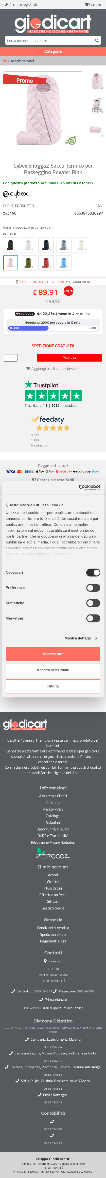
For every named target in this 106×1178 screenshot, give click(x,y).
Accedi (23, 4)
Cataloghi (53, 816)
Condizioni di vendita (53, 928)
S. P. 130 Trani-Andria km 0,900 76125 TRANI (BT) (53, 974)
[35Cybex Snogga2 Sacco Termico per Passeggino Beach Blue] (63, 262)
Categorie (53, 51)
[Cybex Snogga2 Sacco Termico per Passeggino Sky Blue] (63, 245)
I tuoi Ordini (53, 888)
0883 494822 (53, 1143)
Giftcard (53, 901)
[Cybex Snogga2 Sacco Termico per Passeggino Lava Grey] (28, 245)
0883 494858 (32, 1008)
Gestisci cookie (53, 908)
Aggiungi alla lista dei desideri (55, 368)
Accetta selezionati (53, 670)
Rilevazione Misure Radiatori (53, 842)
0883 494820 (53, 1129)
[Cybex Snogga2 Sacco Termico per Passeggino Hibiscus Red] (46, 262)
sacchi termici (22, 61)
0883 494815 (53, 1061)
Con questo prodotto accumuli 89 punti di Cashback (48, 183)
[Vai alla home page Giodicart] (53, 23)
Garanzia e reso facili (55, 480)
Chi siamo (53, 802)
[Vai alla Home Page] (5, 61)
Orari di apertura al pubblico (62, 1008)
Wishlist (53, 881)
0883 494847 (43, 991)
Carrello (94, 4)
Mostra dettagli (78, 638)
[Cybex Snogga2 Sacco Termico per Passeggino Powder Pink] (10, 262)
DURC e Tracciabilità (53, 836)
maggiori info (77, 281)
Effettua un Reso (53, 895)
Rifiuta (53, 686)
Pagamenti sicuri (53, 941)
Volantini (53, 822)
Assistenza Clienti (53, 796)
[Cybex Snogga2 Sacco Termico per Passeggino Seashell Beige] (81, 245)
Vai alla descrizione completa (26, 227)
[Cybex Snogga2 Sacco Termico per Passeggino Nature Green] (28, 262)
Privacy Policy (53, 809)
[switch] (93, 588)
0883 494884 (53, 1088)
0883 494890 (86, 991)
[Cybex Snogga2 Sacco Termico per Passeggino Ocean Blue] (46, 245)
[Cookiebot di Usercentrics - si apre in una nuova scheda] (78, 487)
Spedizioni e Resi (53, 934)
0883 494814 (53, 1047)
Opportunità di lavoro (53, 829)
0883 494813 (53, 1102)
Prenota (69, 357)
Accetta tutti (53, 654)
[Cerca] (96, 40)
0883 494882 (53, 1074)
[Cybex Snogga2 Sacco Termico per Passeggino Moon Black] (10, 245)
